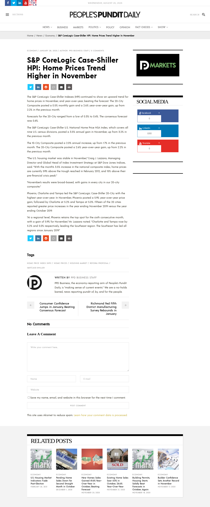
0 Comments (97, 50)
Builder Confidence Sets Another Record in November (168, 480)
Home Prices (60, 263)
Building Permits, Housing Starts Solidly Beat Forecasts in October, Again (141, 483)
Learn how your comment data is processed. (100, 415)
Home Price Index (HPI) (39, 263)
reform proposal (99, 263)
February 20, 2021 (39, 487)
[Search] (202, 14)
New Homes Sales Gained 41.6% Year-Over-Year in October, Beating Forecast (92, 483)
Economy (50, 35)
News (39, 35)
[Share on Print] (69, 87)
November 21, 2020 (116, 489)
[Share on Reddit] (46, 87)
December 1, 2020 (64, 489)
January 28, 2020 (48, 50)
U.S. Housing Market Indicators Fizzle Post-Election (41, 480)
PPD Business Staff (84, 277)
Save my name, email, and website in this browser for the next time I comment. (78, 397)
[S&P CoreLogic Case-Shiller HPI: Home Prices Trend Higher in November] (37, 282)
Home (30, 35)
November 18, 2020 (141, 492)
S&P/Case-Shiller (36, 268)
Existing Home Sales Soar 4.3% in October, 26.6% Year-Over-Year (117, 482)
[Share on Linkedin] (38, 87)
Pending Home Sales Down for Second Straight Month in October (65, 482)
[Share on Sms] (54, 87)
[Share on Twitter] (30, 87)
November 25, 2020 (91, 492)
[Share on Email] (61, 87)
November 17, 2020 (167, 487)
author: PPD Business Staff (74, 50)
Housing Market (78, 263)
